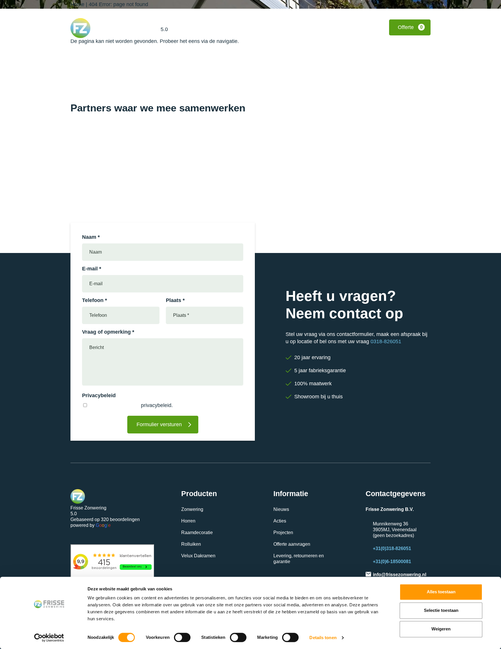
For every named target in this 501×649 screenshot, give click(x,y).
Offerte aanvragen (291, 544)
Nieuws (281, 509)
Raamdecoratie (197, 532)
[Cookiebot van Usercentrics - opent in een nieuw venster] (49, 637)
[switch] (182, 637)
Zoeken (308, 27)
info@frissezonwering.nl (399, 574)
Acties (279, 520)
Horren (188, 520)
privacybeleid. (157, 405)
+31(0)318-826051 (392, 548)
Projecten (283, 532)
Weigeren (441, 628)
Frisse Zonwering (174, 23)
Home (77, 4)
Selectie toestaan (441, 610)
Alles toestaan (441, 591)
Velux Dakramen (198, 555)
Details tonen (322, 637)
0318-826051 (386, 341)
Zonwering (192, 509)
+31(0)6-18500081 (392, 561)
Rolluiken (191, 544)
